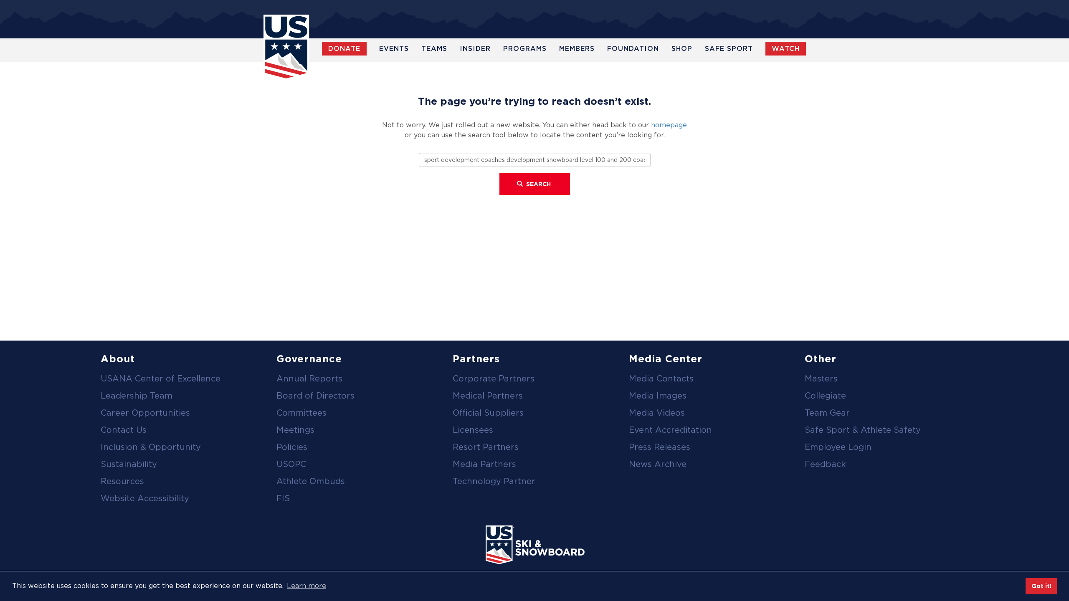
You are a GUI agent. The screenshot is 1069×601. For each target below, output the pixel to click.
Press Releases (659, 447)
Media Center (665, 359)
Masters (821, 379)
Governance (309, 359)
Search (537, 184)
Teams (434, 49)
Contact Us (124, 430)
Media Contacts (661, 379)
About (118, 359)
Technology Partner (494, 481)
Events (394, 49)
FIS (283, 498)
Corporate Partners (493, 379)
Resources (122, 481)
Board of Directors (315, 396)
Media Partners (484, 464)
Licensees (473, 430)
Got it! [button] (1041, 585)
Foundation (633, 49)
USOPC (291, 464)
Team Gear (827, 413)
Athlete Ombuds (310, 481)
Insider (475, 49)
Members (577, 49)
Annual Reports (309, 379)
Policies (291, 447)
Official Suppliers (488, 413)
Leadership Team (136, 396)
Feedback (825, 464)
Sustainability (129, 464)
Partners (476, 359)
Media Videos (657, 413)
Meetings (295, 430)
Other (820, 359)
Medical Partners (488, 396)
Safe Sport (729, 49)
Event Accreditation (670, 430)
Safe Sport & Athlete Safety (863, 430)
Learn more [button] (306, 586)
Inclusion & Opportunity (151, 447)
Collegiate (825, 396)
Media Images (657, 396)
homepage (669, 125)
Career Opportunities (145, 413)
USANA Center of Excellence (160, 379)
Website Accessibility (145, 498)
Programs (525, 49)
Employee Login (838, 447)
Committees (301, 413)
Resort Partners (486, 447)
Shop (681, 49)
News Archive (657, 464)
